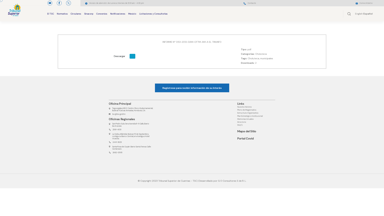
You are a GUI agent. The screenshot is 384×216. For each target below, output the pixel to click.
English (359, 13)
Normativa (62, 13)
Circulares (75, 13)
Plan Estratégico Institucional (250, 116)
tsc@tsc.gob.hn (118, 114)
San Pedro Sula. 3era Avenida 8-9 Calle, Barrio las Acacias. (130, 124)
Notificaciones (117, 13)
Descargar (119, 56)
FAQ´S (240, 125)
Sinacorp (88, 13)
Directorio (241, 122)
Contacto (252, 3)
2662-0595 (117, 152)
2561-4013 (117, 129)
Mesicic (132, 13)
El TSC (50, 13)
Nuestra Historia (244, 107)
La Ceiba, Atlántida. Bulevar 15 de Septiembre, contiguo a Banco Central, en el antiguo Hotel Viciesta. (130, 136)
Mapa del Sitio (246, 131)
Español (368, 13)
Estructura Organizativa (247, 113)
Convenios (101, 13)
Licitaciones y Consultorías (153, 13)
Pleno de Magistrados (246, 110)
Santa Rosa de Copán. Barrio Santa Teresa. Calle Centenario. (131, 147)
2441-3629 (117, 142)
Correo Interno (365, 3)
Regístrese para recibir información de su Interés (192, 88)
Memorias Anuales (245, 119)
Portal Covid (245, 138)
